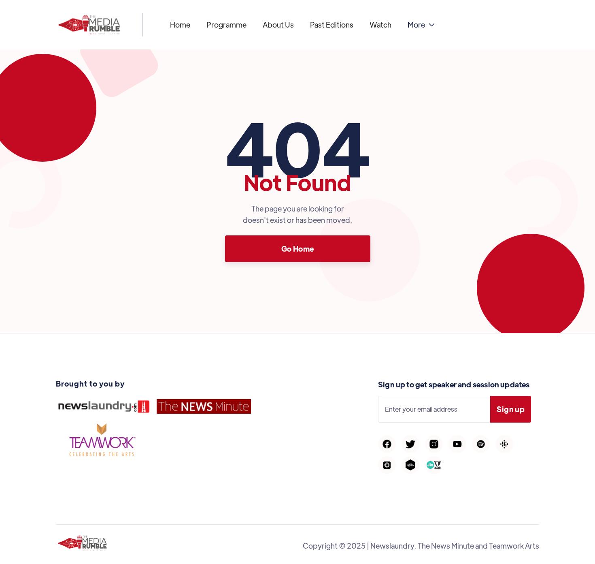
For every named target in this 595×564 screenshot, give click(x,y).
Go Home (297, 248)
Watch (380, 24)
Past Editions (331, 24)
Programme (226, 24)
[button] (421, 24)
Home (180, 24)
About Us (278, 24)
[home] (89, 24)
